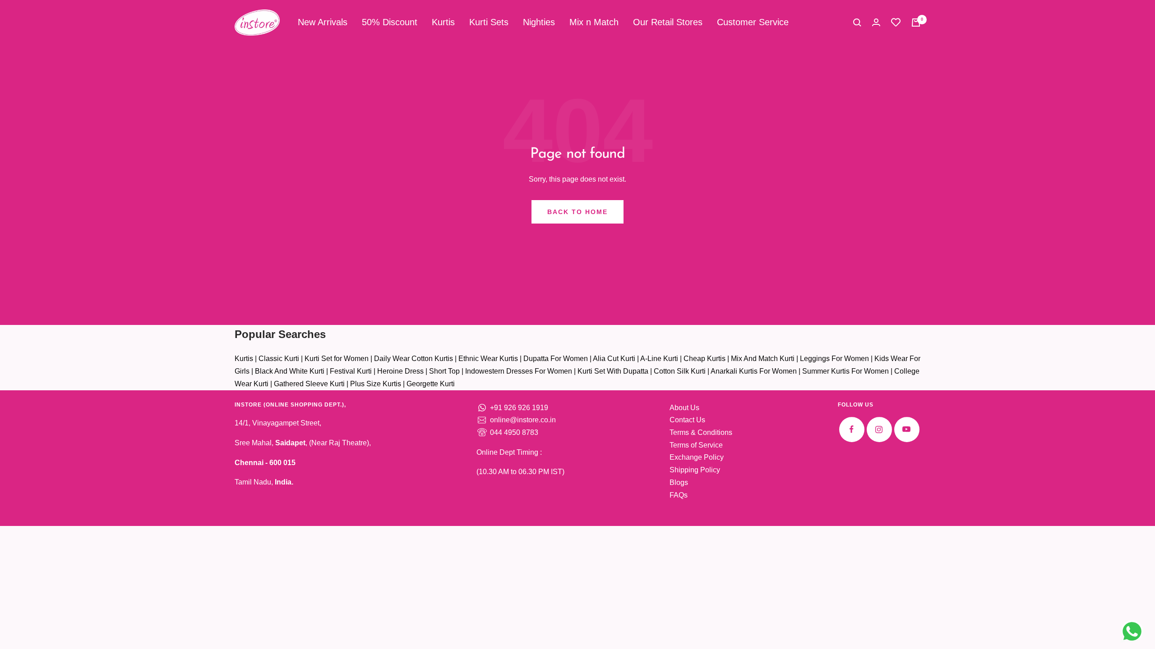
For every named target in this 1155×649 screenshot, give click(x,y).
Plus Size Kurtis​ (375, 384)
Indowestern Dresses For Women (518, 371)
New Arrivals (322, 22)
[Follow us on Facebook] (851, 429)
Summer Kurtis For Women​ (845, 371)
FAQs (679, 495)
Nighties (539, 22)
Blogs (679, 482)
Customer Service (753, 22)
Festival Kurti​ (351, 371)
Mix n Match (594, 22)
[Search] (857, 22)
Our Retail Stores (667, 22)
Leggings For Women (834, 358)
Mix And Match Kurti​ (763, 358)
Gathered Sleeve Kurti (309, 384)
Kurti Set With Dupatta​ (613, 371)
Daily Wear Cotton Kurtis (413, 358)
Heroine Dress (400, 371)
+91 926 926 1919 (519, 407)
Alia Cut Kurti (614, 358)
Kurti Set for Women (337, 358)
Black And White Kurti (289, 371)
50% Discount (389, 22)
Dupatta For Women (555, 358)
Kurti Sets (488, 22)
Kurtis (443, 22)
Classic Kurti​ (279, 358)
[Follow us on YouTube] (906, 429)
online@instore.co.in (523, 420)
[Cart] (915, 22)
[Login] (876, 22)
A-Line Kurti (659, 358)
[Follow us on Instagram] (879, 429)
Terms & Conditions (701, 432)
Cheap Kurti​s (704, 358)
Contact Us (687, 420)
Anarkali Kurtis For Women (754, 371)
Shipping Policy (695, 470)
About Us (684, 407)
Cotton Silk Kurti (680, 371)
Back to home (577, 211)
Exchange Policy (697, 457)
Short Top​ (444, 371)
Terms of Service (696, 445)
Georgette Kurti (431, 384)
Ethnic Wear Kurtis (488, 358)
